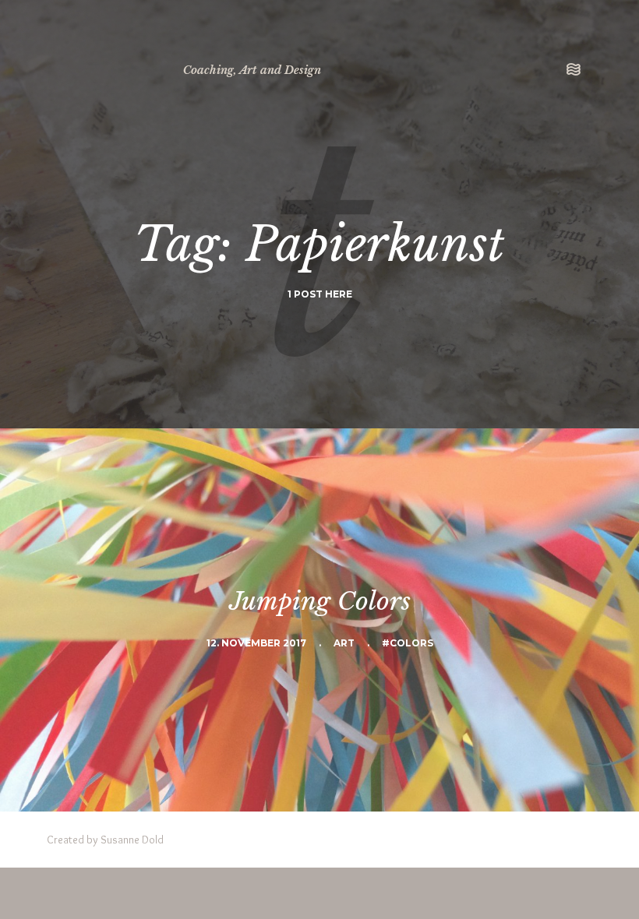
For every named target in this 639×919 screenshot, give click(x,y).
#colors (407, 643)
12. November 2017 (256, 643)
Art (344, 643)
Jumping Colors (320, 601)
